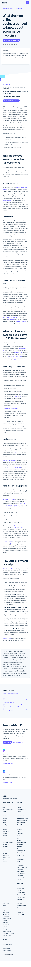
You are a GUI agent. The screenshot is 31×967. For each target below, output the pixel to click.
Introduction (6, 84)
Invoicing (5, 835)
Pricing (4, 805)
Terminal (5, 861)
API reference (20, 888)
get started (13, 642)
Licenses (5, 926)
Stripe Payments (7, 569)
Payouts (5, 849)
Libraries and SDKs (22, 895)
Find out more (7, 638)
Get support (6, 942)
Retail (18, 861)
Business (18, 8)
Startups (19, 807)
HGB (14, 360)
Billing (4, 811)
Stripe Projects (21, 897)
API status (19, 890)
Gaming (19, 840)
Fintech (19, 838)
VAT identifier (18, 396)
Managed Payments (8, 842)
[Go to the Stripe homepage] (4, 796)
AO (15, 358)
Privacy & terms (7, 918)
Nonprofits (20, 853)
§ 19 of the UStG (18, 528)
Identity (5, 833)
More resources (8, 8)
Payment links (6, 844)
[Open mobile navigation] (27, 2)
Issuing (4, 837)
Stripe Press (20, 912)
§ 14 (8, 356)
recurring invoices (21, 321)
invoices (11, 169)
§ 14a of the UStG (16, 356)
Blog (4, 910)
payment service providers (10, 317)
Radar (4, 851)
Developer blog (21, 899)
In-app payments (21, 822)
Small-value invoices (9, 499)
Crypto (4, 822)
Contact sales (17, 742)
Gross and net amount (11, 408)
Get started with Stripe (11, 40)
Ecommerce (20, 814)
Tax (4, 859)
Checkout (5, 816)
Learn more (6, 62)
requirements (18, 352)
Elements (5, 827)
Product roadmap (21, 905)
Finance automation (22, 818)
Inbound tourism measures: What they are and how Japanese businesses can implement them (15, 700)
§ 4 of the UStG (7, 541)
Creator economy (21, 836)
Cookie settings (7, 931)
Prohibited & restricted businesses (6, 922)
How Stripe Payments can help (11, 96)
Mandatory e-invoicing (9, 460)
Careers (19, 908)
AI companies (20, 833)
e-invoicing (17, 452)
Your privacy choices (8, 933)
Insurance (19, 846)
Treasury (5, 864)
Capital (4, 814)
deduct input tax (7, 425)
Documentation (21, 886)
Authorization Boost (8, 809)
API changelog (21, 892)
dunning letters (7, 323)
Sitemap (5, 929)
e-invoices (11, 319)
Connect (5, 820)
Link (4, 840)
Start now (7, 742)
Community (6, 912)
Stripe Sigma (6, 857)
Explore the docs (7, 782)
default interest (7, 200)
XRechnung (10, 468)
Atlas (4, 807)
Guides (4, 905)
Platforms (19, 829)
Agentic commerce (22, 809)
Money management (22, 827)
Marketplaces (20, 825)
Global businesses (22, 820)
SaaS (18, 831)
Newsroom (20, 910)
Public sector (20, 859)
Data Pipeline (6, 825)
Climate (5, 818)
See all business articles (10, 693)
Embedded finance (22, 816)
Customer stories (7, 908)
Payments (5, 846)
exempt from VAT (12, 543)
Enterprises (20, 805)
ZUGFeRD (18, 468)
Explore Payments (8, 763)
